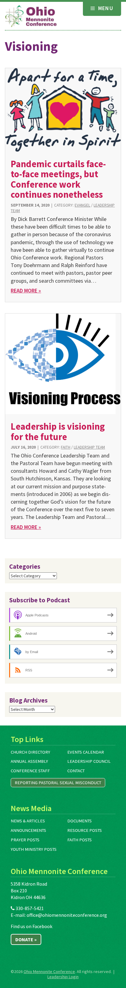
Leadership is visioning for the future (58, 431)
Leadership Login (63, 976)
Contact (76, 770)
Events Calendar (85, 752)
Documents (79, 821)
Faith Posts (79, 840)
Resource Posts (84, 830)
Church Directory (30, 752)
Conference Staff (30, 770)
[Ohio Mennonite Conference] (31, 16)
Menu (104, 8)
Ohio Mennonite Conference (49, 971)
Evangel (82, 205)
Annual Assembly (29, 761)
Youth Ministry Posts (34, 849)
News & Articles (28, 821)
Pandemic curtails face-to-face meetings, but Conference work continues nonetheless (58, 179)
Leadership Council (89, 761)
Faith (65, 447)
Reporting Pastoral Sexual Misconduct (58, 782)
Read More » (26, 290)
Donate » (26, 939)
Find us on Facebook (31, 926)
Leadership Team (89, 447)
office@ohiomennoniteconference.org (67, 915)
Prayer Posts (25, 840)
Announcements (28, 830)
